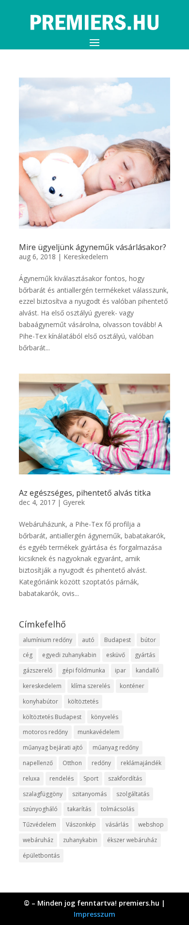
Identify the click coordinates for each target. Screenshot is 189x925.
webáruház (38, 840)
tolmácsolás (117, 809)
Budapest (117, 640)
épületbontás (41, 855)
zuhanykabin (80, 840)
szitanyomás (89, 794)
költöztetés (83, 701)
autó (88, 640)
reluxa (31, 778)
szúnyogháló (40, 809)
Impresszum (94, 914)
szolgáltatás (132, 794)
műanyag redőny (116, 747)
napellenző (38, 763)
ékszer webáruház (132, 840)
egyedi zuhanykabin (69, 655)
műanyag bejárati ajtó (53, 747)
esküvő (115, 655)
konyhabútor (40, 701)
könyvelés (104, 717)
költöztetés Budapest (52, 717)
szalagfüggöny (43, 794)
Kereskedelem (85, 256)
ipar (120, 670)
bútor (148, 640)
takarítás (79, 809)
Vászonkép (81, 824)
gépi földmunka (83, 670)
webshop (151, 824)
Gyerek (74, 502)
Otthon (72, 763)
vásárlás (117, 824)
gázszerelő (37, 670)
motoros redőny (45, 732)
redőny (101, 763)
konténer (132, 686)
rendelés (61, 778)
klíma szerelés (90, 686)
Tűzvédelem (39, 824)
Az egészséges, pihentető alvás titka (85, 492)
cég (27, 655)
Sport (90, 778)
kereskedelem (42, 686)
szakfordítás (125, 778)
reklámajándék (141, 763)
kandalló (147, 670)
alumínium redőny (47, 640)
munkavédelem (99, 732)
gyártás (145, 655)
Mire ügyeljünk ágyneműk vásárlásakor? (92, 247)
